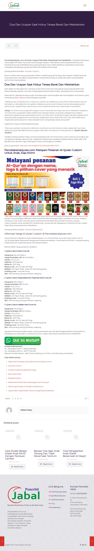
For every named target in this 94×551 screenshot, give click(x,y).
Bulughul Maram (14, 378)
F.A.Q (52, 503)
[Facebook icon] (80, 545)
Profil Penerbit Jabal (58, 492)
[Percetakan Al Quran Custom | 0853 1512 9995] (14, 5)
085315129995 (81, 493)
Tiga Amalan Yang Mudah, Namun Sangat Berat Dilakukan (31, 391)
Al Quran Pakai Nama (33, 229)
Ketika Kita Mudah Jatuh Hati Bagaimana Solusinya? (28, 382)
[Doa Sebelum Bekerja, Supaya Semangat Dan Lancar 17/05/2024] (92, 541)
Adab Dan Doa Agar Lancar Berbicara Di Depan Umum (30, 362)
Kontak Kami (55, 507)
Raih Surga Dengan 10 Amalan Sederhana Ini (25, 386)
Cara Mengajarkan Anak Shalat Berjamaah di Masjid (74, 453)
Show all (85, 46)
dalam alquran (20, 98)
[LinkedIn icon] (83, 545)
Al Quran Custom (31, 71)
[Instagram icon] (85, 545)
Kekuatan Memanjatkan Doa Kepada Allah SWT (39, 146)
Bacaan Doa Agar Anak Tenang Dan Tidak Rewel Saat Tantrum (47, 453)
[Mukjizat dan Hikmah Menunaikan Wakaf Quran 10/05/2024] (2, 541)
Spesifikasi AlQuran (58, 496)
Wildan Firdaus (26, 410)
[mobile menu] (85, 5)
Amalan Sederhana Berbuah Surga (22, 370)
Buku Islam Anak (14, 374)
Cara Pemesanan (57, 500)
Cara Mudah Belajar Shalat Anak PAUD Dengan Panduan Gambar (16, 455)
